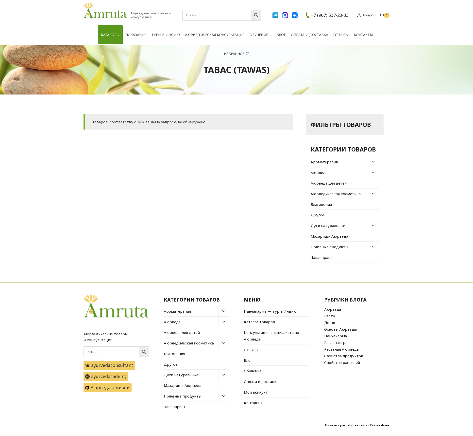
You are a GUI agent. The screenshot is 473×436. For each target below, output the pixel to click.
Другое (317, 214)
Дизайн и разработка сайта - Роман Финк (357, 425)
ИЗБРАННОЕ (234, 53)
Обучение (252, 370)
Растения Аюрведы (341, 349)
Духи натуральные (328, 225)
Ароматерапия (324, 161)
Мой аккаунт (256, 392)
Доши (329, 322)
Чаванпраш (321, 257)
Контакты (363, 34)
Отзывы (341, 34)
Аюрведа (319, 172)
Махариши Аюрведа (329, 236)
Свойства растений (342, 362)
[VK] (294, 15)
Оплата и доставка (309, 34)
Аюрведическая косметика (336, 193)
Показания (135, 34)
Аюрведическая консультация (214, 34)
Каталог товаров (259, 321)
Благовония (321, 204)
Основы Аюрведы (340, 329)
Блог (281, 34)
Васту (329, 315)
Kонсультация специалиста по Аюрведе (271, 335)
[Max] (285, 15)
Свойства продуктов (343, 355)
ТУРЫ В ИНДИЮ (166, 34)
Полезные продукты (329, 246)
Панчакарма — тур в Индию (270, 311)
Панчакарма (335, 335)
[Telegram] (275, 15)
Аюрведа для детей (329, 183)
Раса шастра (335, 342)
